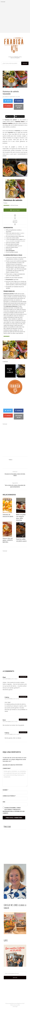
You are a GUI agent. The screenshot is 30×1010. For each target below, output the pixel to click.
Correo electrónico (9, 796)
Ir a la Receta (10, 116)
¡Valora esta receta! (9, 765)
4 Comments (8, 671)
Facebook (19, 101)
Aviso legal (15, 1006)
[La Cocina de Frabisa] (15, 44)
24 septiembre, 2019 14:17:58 (12, 698)
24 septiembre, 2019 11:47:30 (12, 734)
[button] (4, 205)
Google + (8, 105)
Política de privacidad (15, 1005)
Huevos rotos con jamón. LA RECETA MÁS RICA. (8, 540)
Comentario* (7, 768)
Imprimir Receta (20, 116)
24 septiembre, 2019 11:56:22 (10, 678)
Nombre (5, 790)
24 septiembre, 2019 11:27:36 (10, 721)
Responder (22, 676)
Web (4, 802)
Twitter (9, 101)
